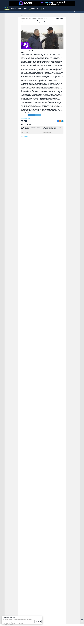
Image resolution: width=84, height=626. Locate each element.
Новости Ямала (24, 118)
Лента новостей (9, 624)
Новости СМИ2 (24, 136)
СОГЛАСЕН (38, 621)
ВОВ (29, 118)
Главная (19, 15)
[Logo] (7, 8)
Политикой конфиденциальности (17, 623)
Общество (24, 15)
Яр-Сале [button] (76, 11)
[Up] (82, 620)
